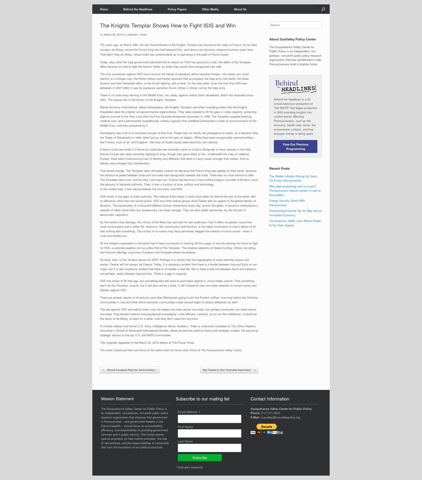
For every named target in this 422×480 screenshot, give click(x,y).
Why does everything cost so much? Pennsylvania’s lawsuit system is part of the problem (295, 190)
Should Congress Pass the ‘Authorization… (129, 369)
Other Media (210, 9)
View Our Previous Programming (295, 146)
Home (104, 9)
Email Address (189, 412)
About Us (240, 9)
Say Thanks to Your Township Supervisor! (229, 369)
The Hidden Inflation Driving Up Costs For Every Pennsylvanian (293, 178)
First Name (185, 427)
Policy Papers (177, 9)
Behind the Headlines (137, 9)
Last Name (185, 441)
